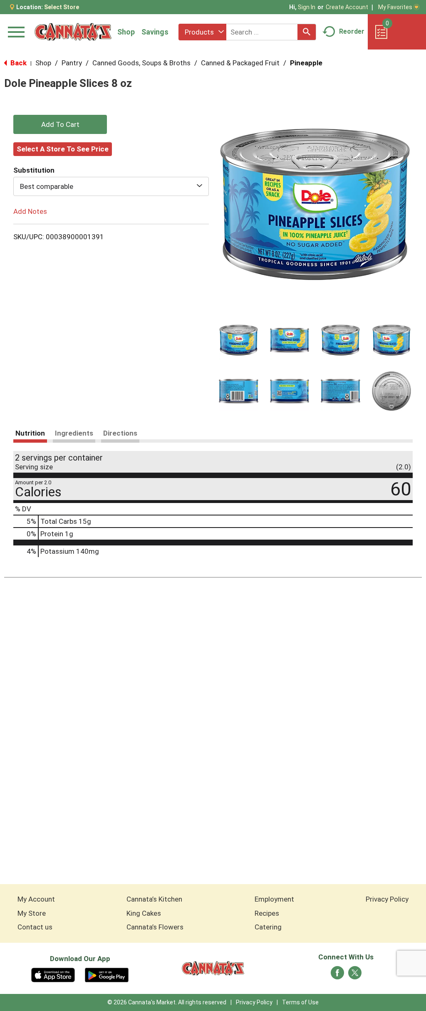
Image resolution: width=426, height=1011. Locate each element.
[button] (238, 340)
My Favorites (395, 7)
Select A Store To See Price (63, 149)
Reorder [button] (351, 31)
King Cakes (143, 913)
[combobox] (202, 32)
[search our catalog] (306, 32)
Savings (154, 31)
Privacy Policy (387, 899)
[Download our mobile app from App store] (53, 974)
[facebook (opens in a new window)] (337, 975)
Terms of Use (300, 1002)
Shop (126, 31)
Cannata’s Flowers (154, 927)
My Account (36, 899)
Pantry (72, 63)
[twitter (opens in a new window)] (355, 975)
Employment (274, 899)
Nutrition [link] (30, 433)
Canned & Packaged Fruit (240, 63)
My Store (31, 913)
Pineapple (306, 63)
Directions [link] (120, 433)
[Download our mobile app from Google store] (107, 974)
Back (18, 63)
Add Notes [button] (30, 211)
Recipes (267, 913)
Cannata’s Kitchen (154, 899)
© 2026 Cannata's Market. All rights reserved (166, 1002)
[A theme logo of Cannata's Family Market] (73, 31)
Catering (268, 927)
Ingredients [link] (74, 433)
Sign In (306, 7)
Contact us (34, 927)
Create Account (347, 7)
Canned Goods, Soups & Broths (141, 63)
